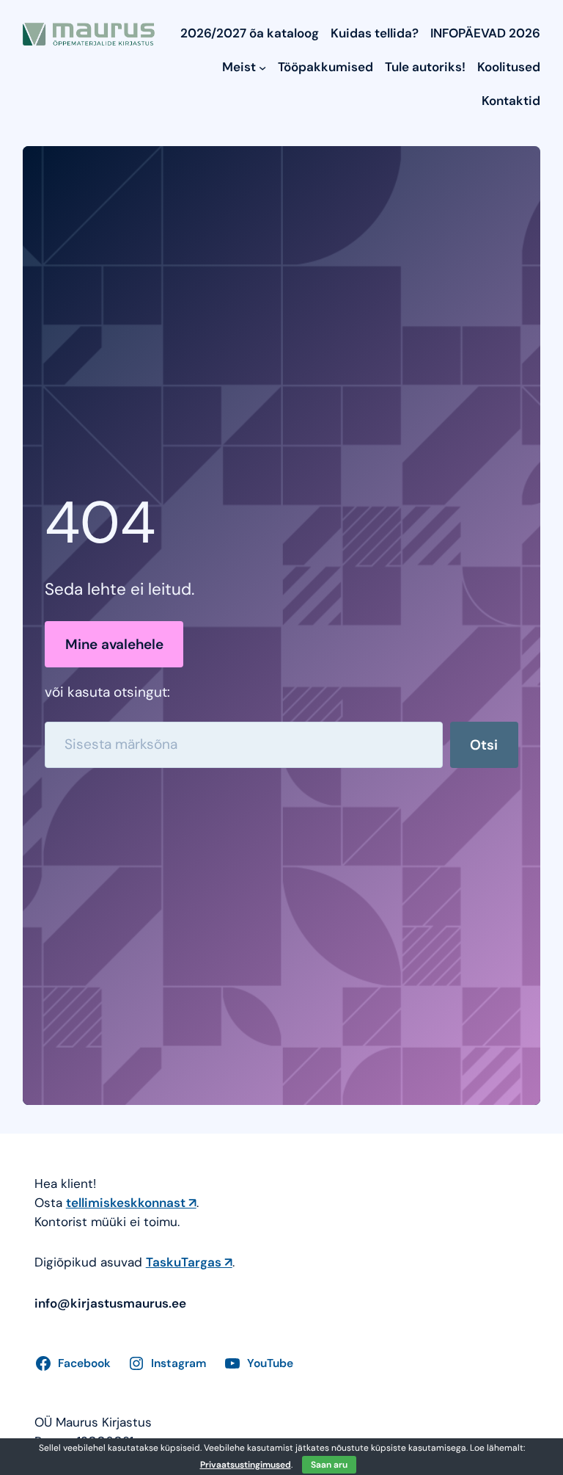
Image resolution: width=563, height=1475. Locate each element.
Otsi (484, 745)
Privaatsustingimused (245, 1465)
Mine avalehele (114, 644)
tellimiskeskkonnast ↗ (131, 1203)
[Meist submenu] (262, 67)
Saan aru (329, 1465)
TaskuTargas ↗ (189, 1262)
